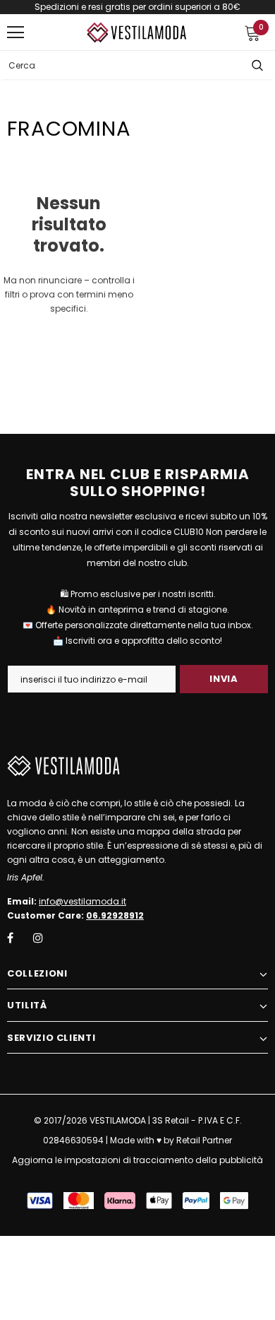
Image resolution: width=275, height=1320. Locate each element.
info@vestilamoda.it (82, 901)
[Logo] (137, 32)
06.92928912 (115, 915)
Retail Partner (204, 1140)
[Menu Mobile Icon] (15, 32)
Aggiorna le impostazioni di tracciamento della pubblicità (137, 1160)
